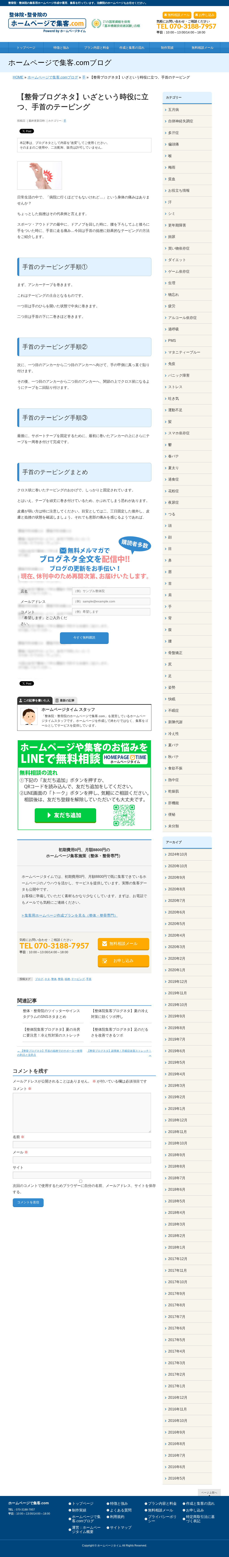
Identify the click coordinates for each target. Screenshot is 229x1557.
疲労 (171, 306)
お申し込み (206, 15)
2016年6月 (176, 1467)
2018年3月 (176, 1224)
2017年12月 (177, 1259)
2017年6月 (176, 1328)
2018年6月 (176, 1189)
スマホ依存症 (179, 433)
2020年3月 (176, 947)
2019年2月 (176, 1097)
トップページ (82, 1503)
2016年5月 (176, 1478)
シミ (171, 213)
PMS (172, 341)
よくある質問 (120, 1510)
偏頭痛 (173, 144)
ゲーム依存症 (179, 271)
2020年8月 (176, 889)
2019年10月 (177, 1005)
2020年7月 (176, 901)
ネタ (47, 979)
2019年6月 (176, 1051)
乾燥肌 (173, 791)
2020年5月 (176, 924)
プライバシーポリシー (162, 1519)
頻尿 (171, 237)
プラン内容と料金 (162, 1503)
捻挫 (67, 979)
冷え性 (173, 734)
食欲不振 (175, 768)
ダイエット (177, 260)
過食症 (173, 479)
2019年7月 (176, 1039)
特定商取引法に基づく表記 (200, 1519)
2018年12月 (177, 1120)
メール (20, 1152)
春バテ (173, 456)
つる (171, 514)
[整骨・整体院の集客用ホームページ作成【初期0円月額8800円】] (74, 28)
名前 (18, 1137)
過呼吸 (173, 329)
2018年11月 (177, 1132)
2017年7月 (176, 1317)
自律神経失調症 (180, 121)
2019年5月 (176, 1062)
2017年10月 (177, 1282)
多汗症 (173, 133)
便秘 (171, 814)
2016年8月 (176, 1444)
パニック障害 (179, 375)
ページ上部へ (209, 1492)
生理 (171, 283)
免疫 (171, 364)
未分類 (173, 826)
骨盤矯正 (175, 653)
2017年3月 (176, 1363)
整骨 (60, 979)
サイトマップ (120, 1527)
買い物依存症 (179, 248)
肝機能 (173, 803)
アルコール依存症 (182, 318)
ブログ (39, 979)
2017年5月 (176, 1340)
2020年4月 (176, 935)
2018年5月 (176, 1201)
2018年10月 (177, 1143)
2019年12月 (177, 982)
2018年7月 (176, 1178)
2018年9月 (176, 1155)
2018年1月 (176, 1247)
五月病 (173, 110)
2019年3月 (176, 1085)
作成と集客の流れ (200, 1503)
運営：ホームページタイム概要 (86, 1530)
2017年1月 (176, 1386)
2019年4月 (176, 1074)
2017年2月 (176, 1374)
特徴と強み (119, 1503)
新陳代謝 (175, 722)
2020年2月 (176, 958)
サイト (18, 1167)
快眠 (171, 699)
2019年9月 (176, 1016)
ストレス (175, 387)
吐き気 (173, 398)
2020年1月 (176, 970)
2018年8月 (176, 1166)
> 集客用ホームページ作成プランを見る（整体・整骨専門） (70, 915)
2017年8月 (176, 1305)
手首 (88, 979)
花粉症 (173, 491)
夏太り (173, 468)
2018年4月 (176, 1212)
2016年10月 (177, 1421)
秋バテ (173, 757)
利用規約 (117, 1517)
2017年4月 (176, 1351)
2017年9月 (176, 1294)
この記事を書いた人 (36, 700)
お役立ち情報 (179, 190)
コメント (22, 1089)
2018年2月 (176, 1236)
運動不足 (175, 410)
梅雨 (171, 167)
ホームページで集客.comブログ (86, 1519)
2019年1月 (176, 1109)
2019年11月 (177, 993)
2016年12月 (177, 1397)
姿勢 (171, 687)
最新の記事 (67, 700)
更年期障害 (177, 225)
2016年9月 (176, 1432)
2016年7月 (176, 1455)
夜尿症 (173, 502)
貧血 (171, 179)
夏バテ (173, 745)
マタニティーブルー (184, 352)
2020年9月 (176, 877)
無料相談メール (179, 15)
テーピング (78, 979)
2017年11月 (177, 1270)
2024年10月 (177, 854)
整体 (54, 979)
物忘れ (173, 294)
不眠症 (173, 710)
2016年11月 (177, 1409)
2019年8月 (176, 1028)
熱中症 (173, 780)
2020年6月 (176, 912)
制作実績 (79, 1510)
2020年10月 (177, 866)
